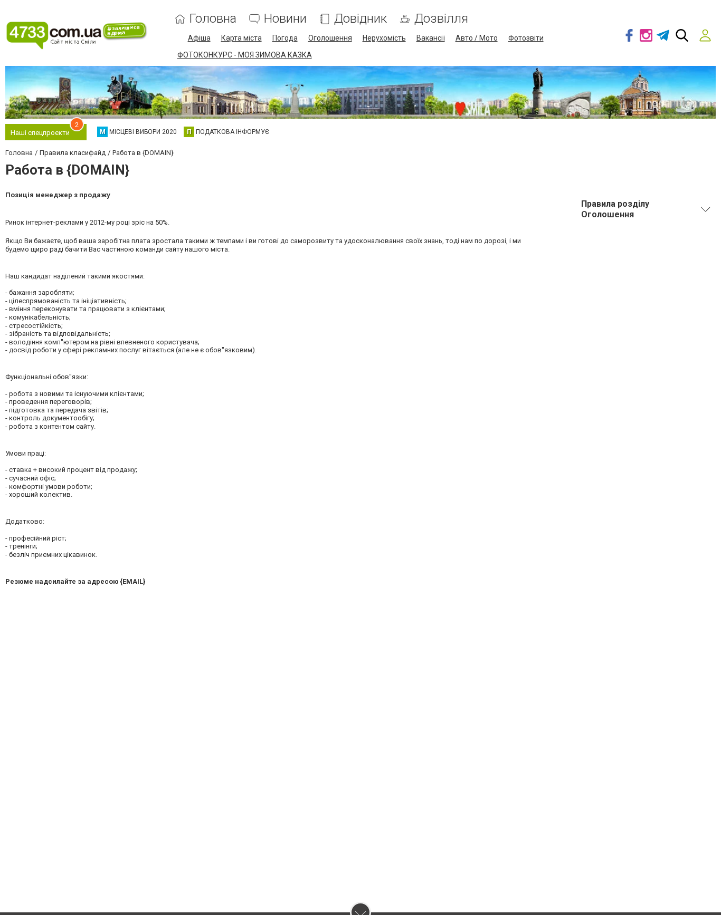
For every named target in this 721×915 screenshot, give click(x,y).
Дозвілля (441, 19)
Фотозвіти (526, 38)
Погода (285, 38)
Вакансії (430, 38)
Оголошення (330, 38)
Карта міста (241, 38)
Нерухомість (384, 38)
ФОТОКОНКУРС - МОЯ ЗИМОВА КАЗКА (244, 55)
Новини (285, 19)
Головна (212, 19)
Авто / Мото (477, 38)
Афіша (199, 38)
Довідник (360, 19)
